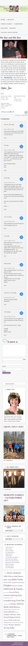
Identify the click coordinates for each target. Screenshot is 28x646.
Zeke (12, 628)
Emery (20, 586)
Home (3, 19)
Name (24, 359)
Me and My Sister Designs (11, 559)
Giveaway (6, 597)
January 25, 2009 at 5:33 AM (9, 268)
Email (3, 366)
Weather (6, 625)
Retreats (17, 612)
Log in (25, 644)
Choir (9, 582)
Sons (10, 620)
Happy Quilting (9, 554)
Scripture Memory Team (12, 614)
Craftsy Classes (9, 548)
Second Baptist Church (12, 617)
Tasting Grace (7, 622)
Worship (7, 628)
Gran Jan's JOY (14, 8)
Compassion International (18, 582)
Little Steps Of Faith (9, 292)
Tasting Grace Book (9, 32)
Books (5, 582)
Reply (5, 138)
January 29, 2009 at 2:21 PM (9, 182)
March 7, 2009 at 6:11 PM (9, 129)
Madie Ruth (8, 607)
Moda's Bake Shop (10, 564)
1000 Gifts (8, 576)
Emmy (5, 178)
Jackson (20, 604)
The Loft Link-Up (15, 622)
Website (4, 371)
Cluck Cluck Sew (9, 547)
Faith (6, 589)
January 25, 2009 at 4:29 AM (9, 297)
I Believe (10, 19)
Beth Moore (18, 576)
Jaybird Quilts (9, 555)
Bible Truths (17, 579)
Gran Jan (20, 600)
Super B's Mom (8, 124)
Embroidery (15, 585)
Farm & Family (6, 24)
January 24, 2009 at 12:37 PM (9, 316)
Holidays (13, 604)
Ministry (17, 607)
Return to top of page (7, 642)
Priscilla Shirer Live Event (13, 609)
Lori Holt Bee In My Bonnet (12, 557)
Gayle (5, 236)
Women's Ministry (14, 625)
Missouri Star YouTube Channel (13, 562)
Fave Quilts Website (10, 552)
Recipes (13, 28)
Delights (7, 585)
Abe (13, 576)
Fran (5, 145)
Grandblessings (10, 600)
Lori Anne (6, 217)
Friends (6, 595)
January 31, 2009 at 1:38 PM (9, 150)
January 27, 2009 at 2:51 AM (9, 240)
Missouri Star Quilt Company (12, 560)
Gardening (18, 24)
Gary (20, 595)
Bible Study (8, 580)
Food (17, 592)
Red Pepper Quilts (10, 565)
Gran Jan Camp (7, 604)
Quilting (4, 28)
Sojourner (6, 620)
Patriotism (6, 609)
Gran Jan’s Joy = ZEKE (6, 96)
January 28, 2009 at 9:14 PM (9, 221)
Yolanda (6, 312)
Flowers (11, 592)
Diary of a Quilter (9, 550)
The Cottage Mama (10, 567)
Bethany (6, 263)
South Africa (16, 620)
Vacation (21, 622)
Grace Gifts (10, 597)
